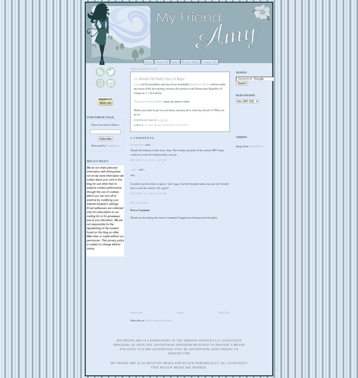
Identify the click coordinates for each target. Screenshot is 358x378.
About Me (162, 62)
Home (148, 62)
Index (175, 62)
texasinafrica (137, 144)
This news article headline (149, 101)
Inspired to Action (200, 84)
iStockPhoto (256, 146)
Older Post (224, 312)
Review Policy (190, 62)
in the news (153, 125)
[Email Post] (168, 120)
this (147, 93)
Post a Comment (139, 202)
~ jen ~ (134, 169)
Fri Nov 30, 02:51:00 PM (148, 160)
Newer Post (136, 312)
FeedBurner (113, 145)
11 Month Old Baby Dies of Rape (159, 78)
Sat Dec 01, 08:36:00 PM (148, 193)
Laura (137, 84)
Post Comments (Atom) (159, 320)
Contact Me (209, 62)
